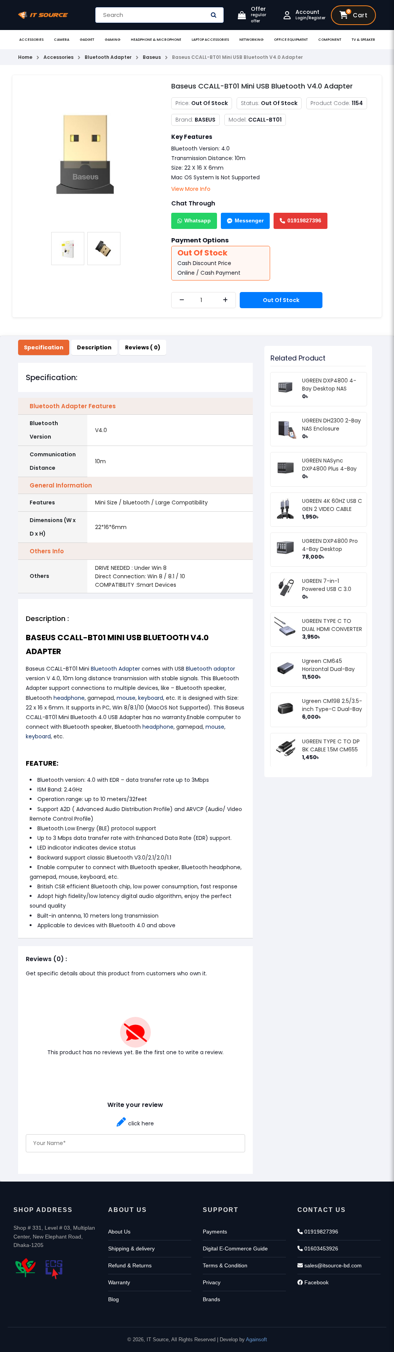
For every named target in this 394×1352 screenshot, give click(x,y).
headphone (69, 698)
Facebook (316, 1282)
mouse (126, 698)
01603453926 (320, 1248)
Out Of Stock (281, 300)
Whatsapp (197, 220)
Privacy (211, 1282)
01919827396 (304, 220)
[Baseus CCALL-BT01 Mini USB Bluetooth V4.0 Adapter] (86, 154)
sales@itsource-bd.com (332, 1265)
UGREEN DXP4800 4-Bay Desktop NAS (329, 384)
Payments (215, 1231)
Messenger (249, 220)
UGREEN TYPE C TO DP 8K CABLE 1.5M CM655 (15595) (331, 749)
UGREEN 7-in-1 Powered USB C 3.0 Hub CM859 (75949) (329, 589)
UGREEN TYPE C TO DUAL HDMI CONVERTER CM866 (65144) (332, 629)
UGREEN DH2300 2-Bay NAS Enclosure (331, 424)
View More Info (190, 189)
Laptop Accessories (210, 39)
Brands (211, 1299)
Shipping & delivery (131, 1248)
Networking (251, 39)
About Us (119, 1231)
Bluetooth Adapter (115, 669)
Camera (61, 39)
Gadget (87, 39)
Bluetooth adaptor (210, 669)
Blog (113, 1299)
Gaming (112, 39)
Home (25, 57)
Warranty (119, 1282)
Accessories (31, 39)
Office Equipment (291, 39)
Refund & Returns (130, 1265)
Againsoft (256, 1339)
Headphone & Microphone (156, 39)
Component (329, 39)
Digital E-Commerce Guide (235, 1248)
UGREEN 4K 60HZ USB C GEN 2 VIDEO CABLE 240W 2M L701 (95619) (332, 509)
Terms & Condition (225, 1265)
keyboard (150, 698)
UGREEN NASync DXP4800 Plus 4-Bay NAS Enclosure (329, 469)
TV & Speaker (363, 39)
